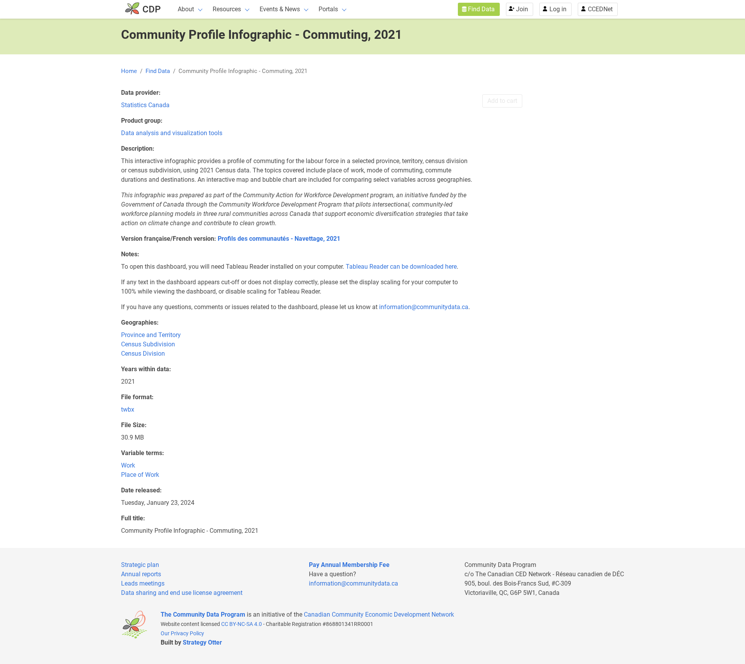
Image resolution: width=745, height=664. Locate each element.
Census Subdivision (148, 344)
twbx (127, 409)
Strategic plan (140, 564)
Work (128, 465)
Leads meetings (143, 583)
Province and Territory (151, 335)
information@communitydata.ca (423, 307)
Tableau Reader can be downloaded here (401, 266)
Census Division (143, 353)
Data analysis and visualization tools (171, 133)
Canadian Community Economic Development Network (379, 614)
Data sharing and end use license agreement (182, 592)
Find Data (481, 9)
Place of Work (140, 474)
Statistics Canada (145, 105)
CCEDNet (600, 9)
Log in (558, 9)
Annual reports (141, 574)
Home (129, 71)
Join (522, 9)
